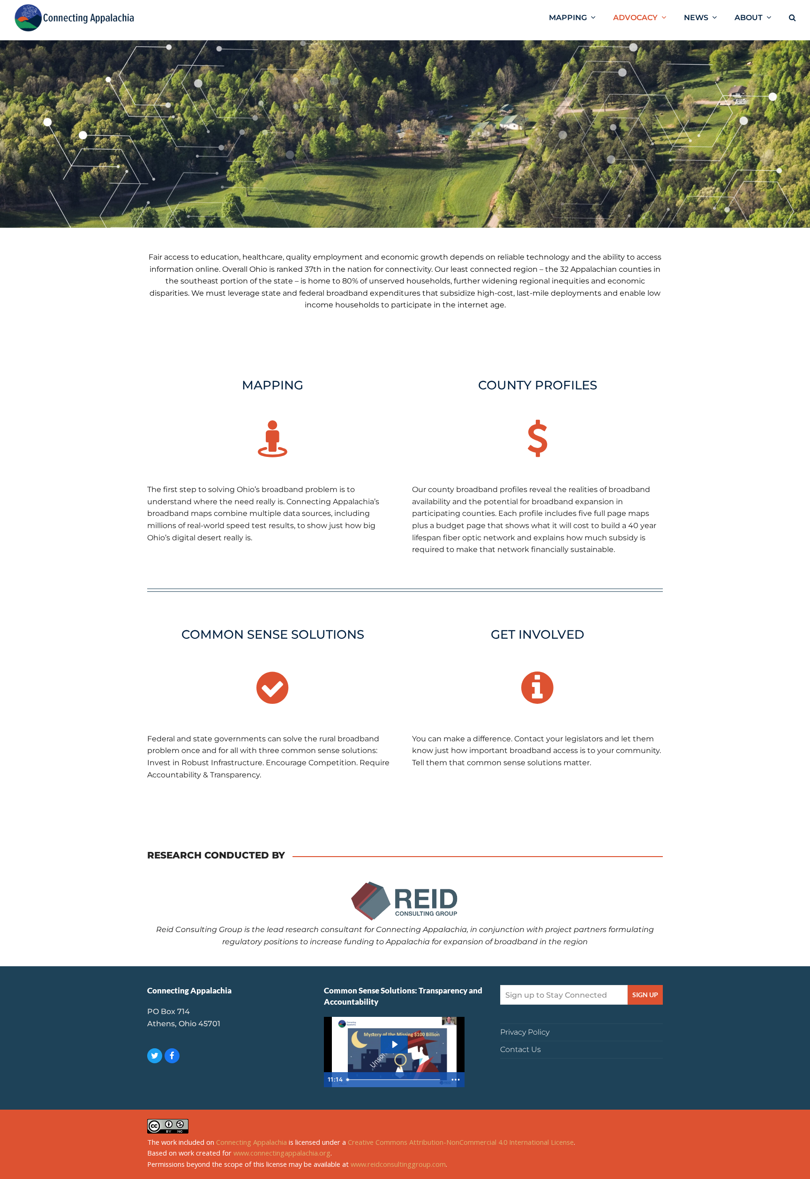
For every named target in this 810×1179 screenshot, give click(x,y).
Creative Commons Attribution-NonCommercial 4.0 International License (461, 1142)
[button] (792, 18)
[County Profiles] (537, 438)
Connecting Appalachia (251, 1142)
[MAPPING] (272, 438)
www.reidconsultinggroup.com (398, 1164)
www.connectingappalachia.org (281, 1152)
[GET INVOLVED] (537, 687)
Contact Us (520, 1049)
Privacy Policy (524, 1032)
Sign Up (645, 995)
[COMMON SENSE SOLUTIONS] (272, 687)
